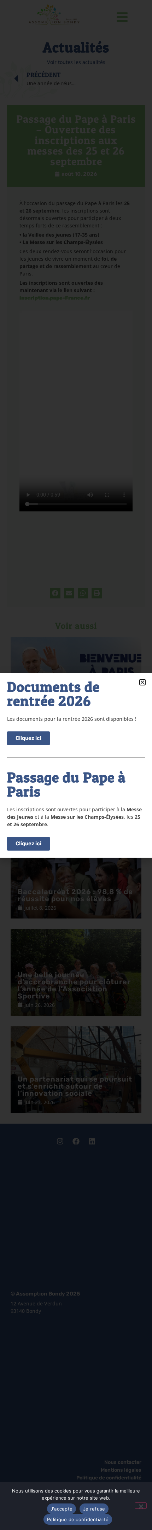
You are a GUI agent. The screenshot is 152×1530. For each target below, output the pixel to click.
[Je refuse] (141, 1505)
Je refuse (94, 1509)
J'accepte (61, 1509)
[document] (76, 765)
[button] (142, 682)
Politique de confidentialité (78, 1519)
